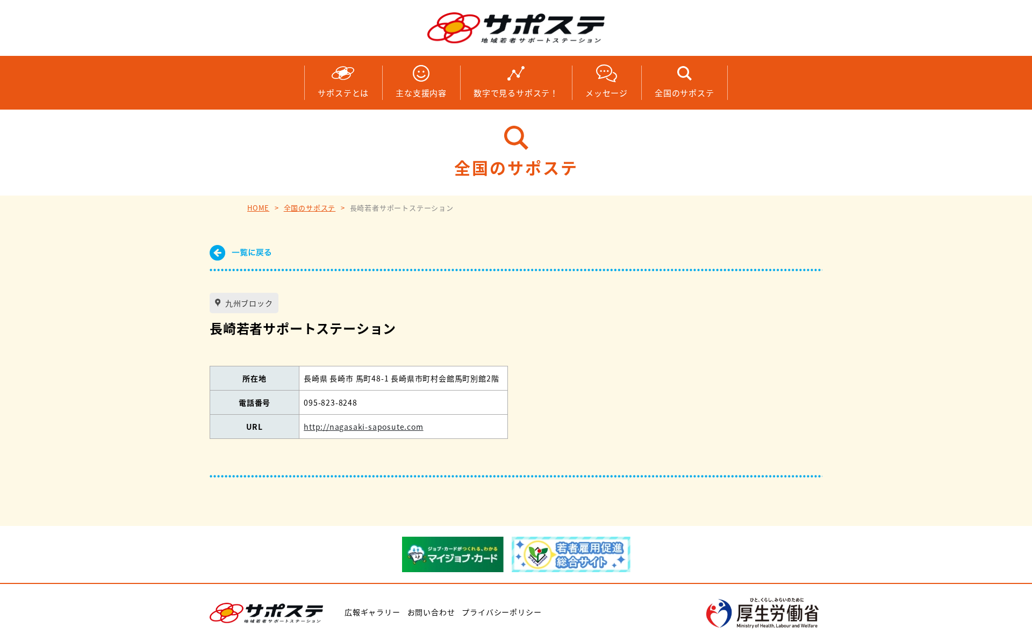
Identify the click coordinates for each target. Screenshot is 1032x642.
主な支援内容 (421, 92)
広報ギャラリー (372, 612)
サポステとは (343, 92)
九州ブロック (248, 303)
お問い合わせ (431, 612)
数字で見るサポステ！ (516, 92)
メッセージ (606, 92)
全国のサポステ (684, 92)
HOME (258, 208)
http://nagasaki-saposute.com (363, 426)
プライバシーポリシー (501, 612)
